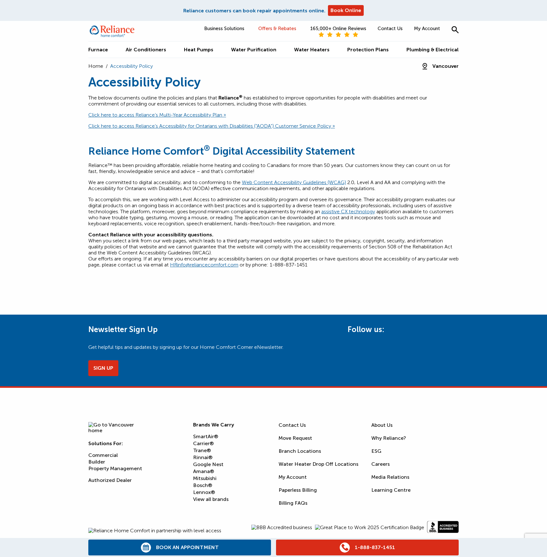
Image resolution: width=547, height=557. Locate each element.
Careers (380, 464)
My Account (427, 28)
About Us (382, 425)
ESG (376, 451)
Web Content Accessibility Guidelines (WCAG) (294, 182)
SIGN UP (103, 368)
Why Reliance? (388, 438)
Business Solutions (224, 28)
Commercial (103, 455)
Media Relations (390, 477)
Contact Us (390, 28)
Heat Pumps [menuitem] (198, 50)
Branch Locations (300, 451)
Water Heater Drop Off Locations (318, 464)
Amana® (203, 471)
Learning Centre (391, 490)
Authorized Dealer (110, 480)
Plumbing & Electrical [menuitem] (432, 50)
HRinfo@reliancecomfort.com (204, 265)
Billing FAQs (293, 503)
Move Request (295, 438)
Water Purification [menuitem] (253, 50)
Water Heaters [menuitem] (312, 50)
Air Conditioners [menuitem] (146, 50)
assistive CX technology (348, 211)
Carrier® (203, 443)
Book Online (345, 10)
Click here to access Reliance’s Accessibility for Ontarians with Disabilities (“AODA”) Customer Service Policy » (211, 126)
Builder (96, 462)
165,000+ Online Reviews (338, 28)
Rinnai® (202, 457)
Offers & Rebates (277, 28)
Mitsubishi (205, 478)
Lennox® (204, 492)
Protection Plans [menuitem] (368, 50)
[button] (455, 29)
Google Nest (208, 464)
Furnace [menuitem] (98, 50)
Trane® (202, 450)
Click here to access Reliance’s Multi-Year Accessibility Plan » (157, 115)
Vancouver (445, 66)
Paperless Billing (298, 490)
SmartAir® (205, 436)
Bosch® (202, 485)
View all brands (211, 499)
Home (95, 66)
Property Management (115, 468)
